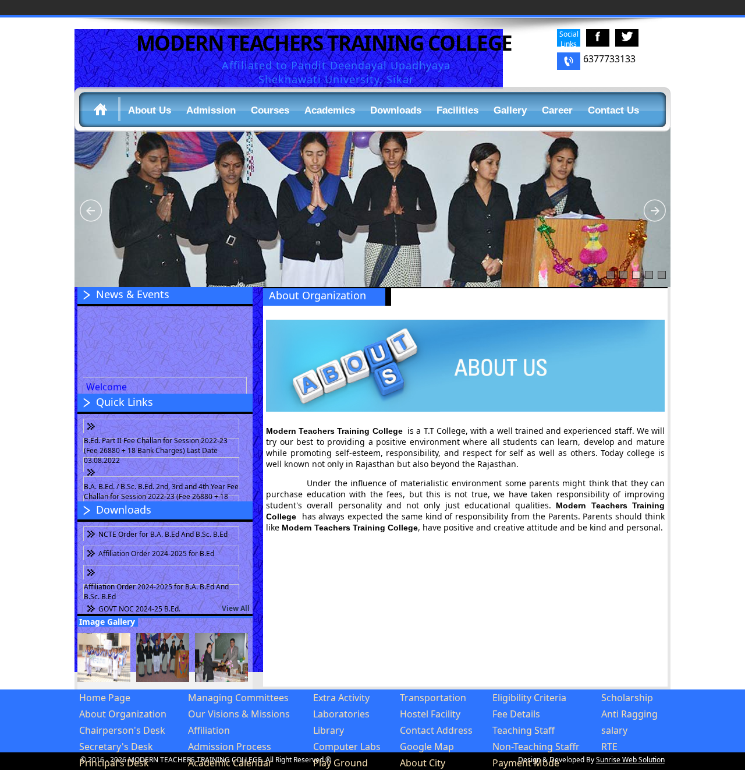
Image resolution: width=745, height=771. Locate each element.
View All (236, 608)
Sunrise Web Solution (630, 760)
